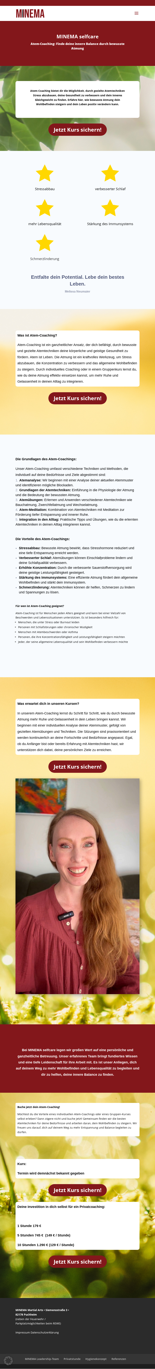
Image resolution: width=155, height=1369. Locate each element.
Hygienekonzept (96, 1359)
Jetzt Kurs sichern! (78, 129)
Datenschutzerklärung (45, 1332)
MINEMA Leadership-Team (42, 1359)
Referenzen (119, 1359)
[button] (8, 1360)
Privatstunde (72, 1359)
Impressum (23, 1332)
